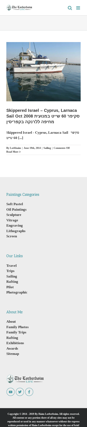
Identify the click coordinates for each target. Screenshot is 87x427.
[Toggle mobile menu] (78, 8)
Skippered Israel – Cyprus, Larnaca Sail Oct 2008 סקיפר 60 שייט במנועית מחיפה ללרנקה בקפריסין (43, 116)
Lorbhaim (15, 147)
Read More (12, 151)
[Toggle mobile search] (70, 8)
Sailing (47, 147)
